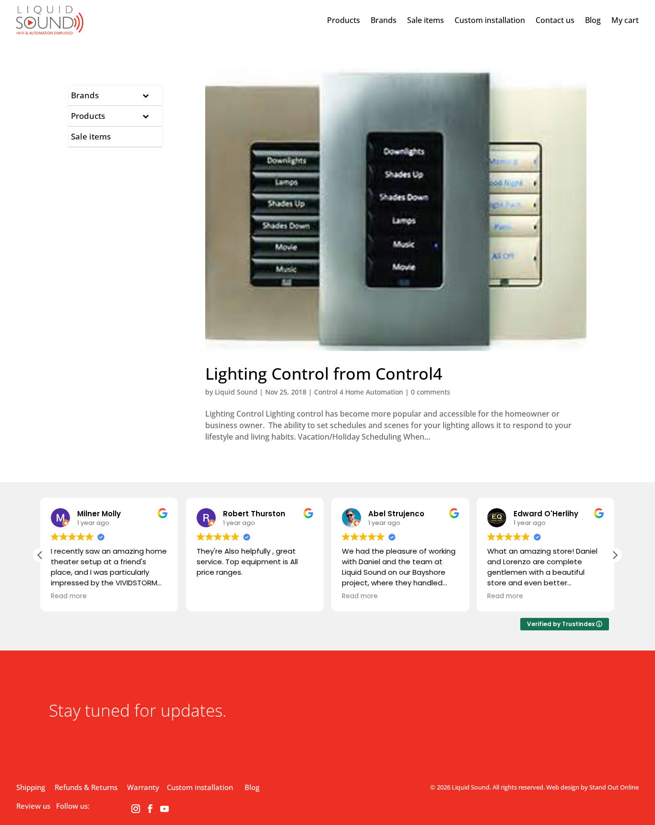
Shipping (30, 787)
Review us (33, 806)
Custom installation (490, 20)
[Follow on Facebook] (150, 808)
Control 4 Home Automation (358, 391)
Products (343, 20)
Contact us (555, 20)
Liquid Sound (236, 391)
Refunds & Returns (86, 787)
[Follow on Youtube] (164, 808)
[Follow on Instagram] (135, 808)
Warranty (143, 787)
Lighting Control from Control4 (323, 373)
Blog (593, 20)
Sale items (425, 20)
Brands (384, 20)
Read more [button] (69, 596)
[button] (615, 555)
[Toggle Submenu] (145, 95)
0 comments (430, 391)
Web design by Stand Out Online (592, 787)
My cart (625, 20)
